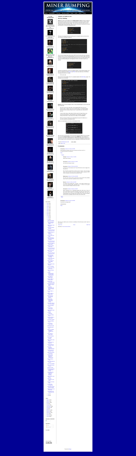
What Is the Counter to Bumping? (51, 353)
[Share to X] (73, 141)
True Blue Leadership (50, 313)
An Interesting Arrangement (50, 385)
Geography (48, 407)
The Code (58, 13)
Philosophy (48, 412)
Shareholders (52, 13)
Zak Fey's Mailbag (51, 266)
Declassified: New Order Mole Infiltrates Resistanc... (50, 373)
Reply (61, 152)
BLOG (46, 13)
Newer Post (60, 224)
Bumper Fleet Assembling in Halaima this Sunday (50, 300)
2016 (48, 209)
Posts (48, 425)
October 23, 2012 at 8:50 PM (73, 176)
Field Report (49, 406)
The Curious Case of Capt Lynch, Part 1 (51, 253)
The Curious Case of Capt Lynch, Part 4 (51, 230)
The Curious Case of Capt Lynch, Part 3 (51, 241)
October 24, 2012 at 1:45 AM (73, 188)
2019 (48, 204)
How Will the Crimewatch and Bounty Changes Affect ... (51, 288)
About (80, 13)
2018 (48, 206)
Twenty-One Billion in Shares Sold (51, 244)
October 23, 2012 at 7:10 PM (73, 161)
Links (76, 13)
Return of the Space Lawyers (51, 365)
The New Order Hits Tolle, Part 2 (51, 259)
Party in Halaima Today (50, 359)
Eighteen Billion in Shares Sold (50, 294)
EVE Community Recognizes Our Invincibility (51, 256)
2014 (48, 212)
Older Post (88, 224)
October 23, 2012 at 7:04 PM (71, 156)
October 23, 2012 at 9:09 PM (70, 200)
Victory (48, 416)
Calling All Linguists (51, 220)
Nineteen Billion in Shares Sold (51, 279)
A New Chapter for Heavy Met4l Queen (51, 261)
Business (48, 402)
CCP (47, 403)
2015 (48, 210)
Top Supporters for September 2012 (51, 392)
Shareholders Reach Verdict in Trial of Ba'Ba (51, 284)
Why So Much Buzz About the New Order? (51, 222)
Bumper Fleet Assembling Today (51, 282)
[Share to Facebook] (74, 141)
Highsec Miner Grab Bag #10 (51, 225)
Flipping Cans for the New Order (51, 389)
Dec (48, 216)
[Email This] (71, 141)
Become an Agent (65, 13)
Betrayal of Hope (50, 367)
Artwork (48, 401)
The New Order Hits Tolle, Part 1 (51, 268)
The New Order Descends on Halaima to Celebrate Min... (51, 356)
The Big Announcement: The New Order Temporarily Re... (51, 274)
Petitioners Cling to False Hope (51, 246)
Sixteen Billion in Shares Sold (50, 334)
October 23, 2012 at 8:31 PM (73, 166)
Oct (48, 219)
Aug (48, 395)
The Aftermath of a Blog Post (51, 342)
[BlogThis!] (72, 141)
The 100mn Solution (51, 319)
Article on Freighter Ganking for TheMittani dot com (51, 331)
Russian (69, 71)
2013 (48, 213)
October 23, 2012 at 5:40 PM (70, 148)
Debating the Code (51, 325)
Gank (72, 13)
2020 (48, 203)
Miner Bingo (84, 76)
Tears (64, 143)
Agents (62, 143)
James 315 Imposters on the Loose (51, 379)
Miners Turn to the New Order (51, 251)
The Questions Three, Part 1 (50, 324)
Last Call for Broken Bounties (51, 228)
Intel (47, 408)
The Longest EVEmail (50, 338)
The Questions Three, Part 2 (50, 308)
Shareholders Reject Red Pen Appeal (51, 387)
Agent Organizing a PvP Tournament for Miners (51, 238)
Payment (48, 411)
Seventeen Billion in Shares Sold (51, 318)
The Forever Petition (51, 363)
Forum (84, 13)
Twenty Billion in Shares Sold (50, 277)
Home (74, 224)
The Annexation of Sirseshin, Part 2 (51, 345)
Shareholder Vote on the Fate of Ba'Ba (51, 303)
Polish (74, 71)
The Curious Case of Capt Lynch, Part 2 (51, 248)
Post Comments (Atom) (66, 226)
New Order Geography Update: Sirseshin (51, 347)
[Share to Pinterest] (75, 141)
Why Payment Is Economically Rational (50, 296)
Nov (48, 217)
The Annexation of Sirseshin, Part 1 (51, 350)
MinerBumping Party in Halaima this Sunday (51, 369)
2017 (48, 207)
